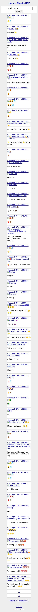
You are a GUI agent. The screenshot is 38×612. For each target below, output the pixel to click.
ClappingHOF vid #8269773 (17, 576)
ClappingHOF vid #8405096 (17, 75)
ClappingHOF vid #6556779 (17, 205)
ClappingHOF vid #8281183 (17, 420)
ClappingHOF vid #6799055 (17, 494)
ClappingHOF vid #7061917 (17, 528)
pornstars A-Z (14, 600)
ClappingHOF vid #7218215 (17, 216)
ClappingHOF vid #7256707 (17, 26)
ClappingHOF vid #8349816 (17, 550)
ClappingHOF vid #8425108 (17, 99)
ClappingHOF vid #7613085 (17, 364)
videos (12, 3)
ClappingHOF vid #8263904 (17, 506)
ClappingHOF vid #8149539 (17, 110)
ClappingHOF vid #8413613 (17, 342)
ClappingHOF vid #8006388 (17, 318)
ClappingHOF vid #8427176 (17, 375)
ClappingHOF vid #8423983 (17, 442)
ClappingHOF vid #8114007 (17, 121)
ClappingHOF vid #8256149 (17, 472)
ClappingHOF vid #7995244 (17, 483)
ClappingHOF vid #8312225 (17, 149)
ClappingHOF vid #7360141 (17, 431)
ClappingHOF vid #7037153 (17, 517)
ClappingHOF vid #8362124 (17, 257)
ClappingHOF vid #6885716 (17, 161)
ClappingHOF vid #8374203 (17, 183)
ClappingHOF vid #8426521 (17, 15)
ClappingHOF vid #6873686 (17, 172)
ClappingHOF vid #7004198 (17, 353)
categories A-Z (23, 600)
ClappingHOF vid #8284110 (17, 461)
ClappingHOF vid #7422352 (17, 329)
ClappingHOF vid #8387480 (17, 303)
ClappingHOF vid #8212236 (17, 134)
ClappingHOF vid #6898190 (17, 387)
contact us (19, 607)
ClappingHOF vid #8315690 (17, 246)
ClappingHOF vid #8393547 (17, 281)
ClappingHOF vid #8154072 (17, 565)
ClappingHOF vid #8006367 (17, 409)
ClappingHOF (23, 3)
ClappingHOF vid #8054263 (17, 270)
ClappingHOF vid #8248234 (17, 194)
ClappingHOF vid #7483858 (17, 88)
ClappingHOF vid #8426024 (17, 38)
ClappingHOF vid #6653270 (17, 539)
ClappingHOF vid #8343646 (17, 52)
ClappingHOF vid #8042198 (17, 398)
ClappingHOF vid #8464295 (17, 227)
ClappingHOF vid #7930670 (17, 292)
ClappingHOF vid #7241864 (17, 64)
